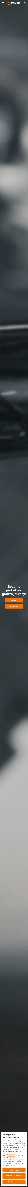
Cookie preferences (14, 1182)
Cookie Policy (11, 1155)
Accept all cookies (14, 1170)
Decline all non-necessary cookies (14, 1176)
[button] (25, 3)
